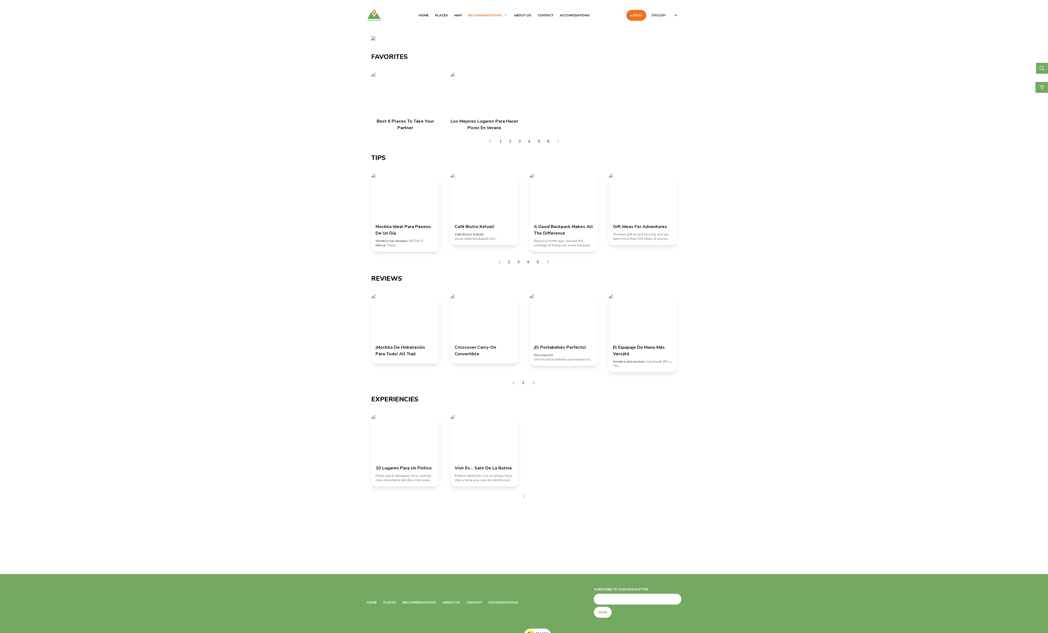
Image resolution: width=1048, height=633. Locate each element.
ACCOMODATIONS (575, 15)
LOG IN (636, 15)
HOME (423, 15)
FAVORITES (389, 56)
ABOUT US (522, 15)
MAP (458, 15)
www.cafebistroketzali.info (475, 238)
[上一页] (490, 141)
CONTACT (545, 15)
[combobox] (664, 15)
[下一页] (548, 262)
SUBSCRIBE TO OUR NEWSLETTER (621, 589)
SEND (602, 612)
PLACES (441, 15)
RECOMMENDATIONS (485, 15)
